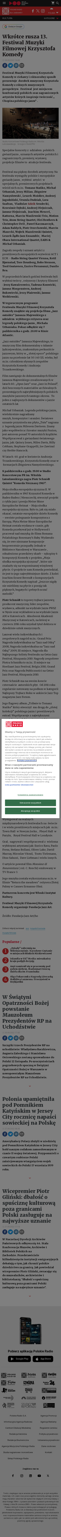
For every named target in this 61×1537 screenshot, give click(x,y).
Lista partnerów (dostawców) (19, 785)
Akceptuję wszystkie (30, 811)
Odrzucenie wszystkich (30, 803)
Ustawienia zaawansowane (30, 795)
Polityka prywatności (27, 760)
